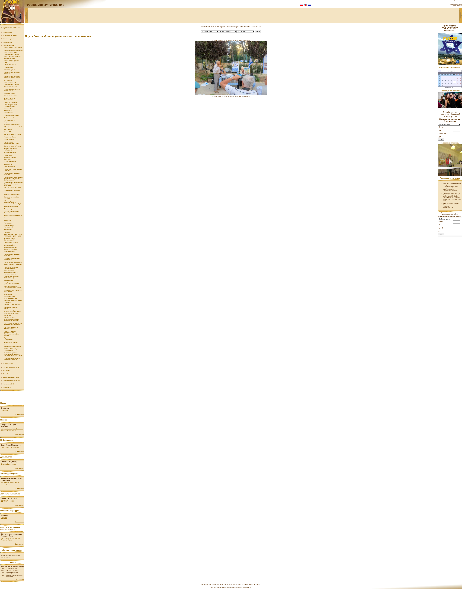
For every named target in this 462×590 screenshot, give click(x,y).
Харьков (7, 232)
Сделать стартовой (457, 5)
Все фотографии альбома (231, 40)
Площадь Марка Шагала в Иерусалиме (12, 258)
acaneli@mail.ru (452, 27)
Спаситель (4, 410)
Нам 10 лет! (8, 155)
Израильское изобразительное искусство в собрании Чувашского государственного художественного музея (12, 284)
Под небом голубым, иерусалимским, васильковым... (11, 268)
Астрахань (8, 223)
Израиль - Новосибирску (12, 304)
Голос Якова (7, 374)
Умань (6, 218)
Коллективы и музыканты (13, 50)
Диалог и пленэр (9, 93)
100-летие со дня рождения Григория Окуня (10, 539)
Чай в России (8, 112)
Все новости (19, 414)
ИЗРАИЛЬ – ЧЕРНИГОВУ (12, 194)
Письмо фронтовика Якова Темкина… (11, 212)
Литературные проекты (11, 367)
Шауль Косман (9, 139)
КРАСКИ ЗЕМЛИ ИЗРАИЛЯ (12, 188)
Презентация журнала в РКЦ (12, 61)
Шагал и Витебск (10, 161)
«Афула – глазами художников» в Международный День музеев (11, 333)
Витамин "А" (8, 164)
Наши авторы (7, 32)
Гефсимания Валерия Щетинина (11, 314)
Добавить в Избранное (456, 4)
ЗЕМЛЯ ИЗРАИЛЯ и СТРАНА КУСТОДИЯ (13, 291)
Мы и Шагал (8, 129)
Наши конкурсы (8, 39)
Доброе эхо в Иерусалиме (12, 118)
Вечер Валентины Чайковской (10, 149)
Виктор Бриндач (10, 152)
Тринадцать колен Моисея (13, 215)
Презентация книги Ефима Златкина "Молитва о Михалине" (13, 184)
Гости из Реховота (10, 102)
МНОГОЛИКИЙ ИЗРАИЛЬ (12, 311)
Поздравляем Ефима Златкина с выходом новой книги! (12, 429)
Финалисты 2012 (8, 384)
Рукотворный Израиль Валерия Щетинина (12, 358)
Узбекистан (8, 229)
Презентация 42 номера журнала (12, 254)
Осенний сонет (9, 166)
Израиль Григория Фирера (13, 262)
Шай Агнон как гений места (11, 308)
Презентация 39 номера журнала (12, 191)
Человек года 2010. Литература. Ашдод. (11, 53)
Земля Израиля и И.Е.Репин (13, 264)
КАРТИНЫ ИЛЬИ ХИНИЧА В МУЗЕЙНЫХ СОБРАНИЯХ (13, 323)
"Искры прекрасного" (11, 242)
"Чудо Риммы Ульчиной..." (13, 127)
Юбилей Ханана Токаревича (9, 109)
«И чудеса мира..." (10, 64)
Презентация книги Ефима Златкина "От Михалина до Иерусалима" (13, 178)
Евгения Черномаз (10, 96)
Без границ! (8, 209)
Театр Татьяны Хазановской (9, 99)
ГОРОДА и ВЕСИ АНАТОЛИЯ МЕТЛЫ (10, 297)
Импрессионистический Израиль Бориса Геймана (12, 345)
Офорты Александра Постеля (11, 197)
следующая (246, 40)
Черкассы (7, 220)
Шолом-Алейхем (9, 245)
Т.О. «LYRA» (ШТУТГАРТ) (11, 377)
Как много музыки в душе (12, 134)
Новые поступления (9, 35)
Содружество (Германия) (11, 380)
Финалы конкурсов (10, 86)
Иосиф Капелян (9, 251)
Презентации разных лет (13, 47)
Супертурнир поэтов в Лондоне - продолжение (12, 77)
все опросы (20, 579)
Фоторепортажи (8, 45)
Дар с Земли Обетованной (10, 447)
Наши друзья (7, 42)
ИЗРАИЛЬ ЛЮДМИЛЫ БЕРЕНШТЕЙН (11, 327)
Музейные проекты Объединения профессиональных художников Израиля (11, 340)
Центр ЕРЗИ (7, 387)
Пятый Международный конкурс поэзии (12, 57)
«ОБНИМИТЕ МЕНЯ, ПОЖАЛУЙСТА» (10, 105)
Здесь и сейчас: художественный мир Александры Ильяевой (11, 319)
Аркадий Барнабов (10, 132)
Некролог (4, 518)
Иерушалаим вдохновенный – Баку (11, 142)
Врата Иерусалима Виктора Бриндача (10, 248)
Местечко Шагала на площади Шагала (11, 273)
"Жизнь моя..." (9, 67)
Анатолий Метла (10, 137)
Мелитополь (8, 294)
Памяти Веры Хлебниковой (8, 226)
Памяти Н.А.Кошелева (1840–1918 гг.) (11, 277)
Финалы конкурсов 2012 (12, 124)
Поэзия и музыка (9, 69)
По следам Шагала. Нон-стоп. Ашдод (12, 90)
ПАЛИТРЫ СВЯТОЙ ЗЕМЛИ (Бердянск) (13, 301)
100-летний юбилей (11, 206)
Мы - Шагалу (8, 80)
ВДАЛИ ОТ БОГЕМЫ (8, 501)
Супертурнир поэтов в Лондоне (12, 73)
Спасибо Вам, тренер (8, 464)
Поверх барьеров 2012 (11, 115)
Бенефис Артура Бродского (10, 158)
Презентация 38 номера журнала (12, 173)
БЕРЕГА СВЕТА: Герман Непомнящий (12, 349)
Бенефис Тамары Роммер (12, 146)
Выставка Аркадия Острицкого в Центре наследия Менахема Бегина (13, 354)
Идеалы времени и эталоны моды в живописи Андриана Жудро (13, 202)
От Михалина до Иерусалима (9, 121)
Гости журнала (8, 363)
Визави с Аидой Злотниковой (9, 239)
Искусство (6, 370)
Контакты (457, 1)
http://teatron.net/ (448, 207)
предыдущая (216, 40)
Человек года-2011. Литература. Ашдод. (11, 83)
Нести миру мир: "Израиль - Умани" (13, 169)
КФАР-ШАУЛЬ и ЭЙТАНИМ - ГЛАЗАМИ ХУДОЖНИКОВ (13, 235)
